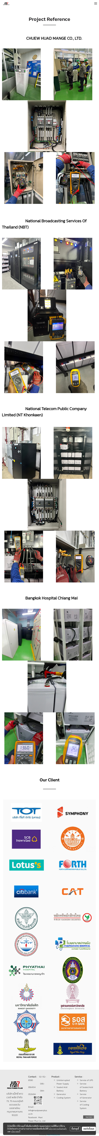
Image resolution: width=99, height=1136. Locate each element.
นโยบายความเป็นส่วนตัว (58, 1129)
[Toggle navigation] (95, 3)
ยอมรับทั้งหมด (88, 1129)
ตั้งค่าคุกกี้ (75, 1129)
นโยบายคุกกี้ (15, 1131)
